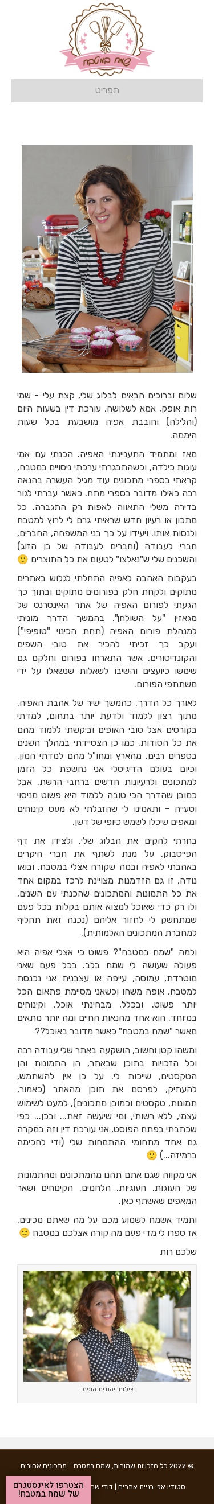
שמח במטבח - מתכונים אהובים (65, 1466)
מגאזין (185, 618)
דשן (82, 821)
